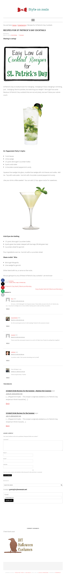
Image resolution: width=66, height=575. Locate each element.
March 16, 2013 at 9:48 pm (17, 354)
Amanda (13, 335)
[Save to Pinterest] (3, 287)
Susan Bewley (14, 317)
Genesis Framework (43, 572)
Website (5, 464)
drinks (14, 282)
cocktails (10, 282)
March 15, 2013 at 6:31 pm (17, 320)
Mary (12, 298)
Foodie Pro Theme (19, 572)
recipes (17, 282)
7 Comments (21, 35)
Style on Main (33, 8)
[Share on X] (3, 284)
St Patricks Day (22, 282)
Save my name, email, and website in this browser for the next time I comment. (22, 472)
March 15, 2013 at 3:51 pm (17, 301)
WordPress (58, 572)
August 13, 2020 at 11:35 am (18, 371)
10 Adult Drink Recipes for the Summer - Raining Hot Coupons (28, 391)
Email (5, 458)
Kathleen (13, 352)
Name (5, 452)
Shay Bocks (28, 572)
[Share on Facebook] (3, 280)
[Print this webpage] (3, 295)
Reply (7, 308)
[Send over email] (3, 291)
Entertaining (11, 281)
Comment (6, 439)
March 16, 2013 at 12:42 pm (18, 337)
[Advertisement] (15, 515)
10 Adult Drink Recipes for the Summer (20, 413)
